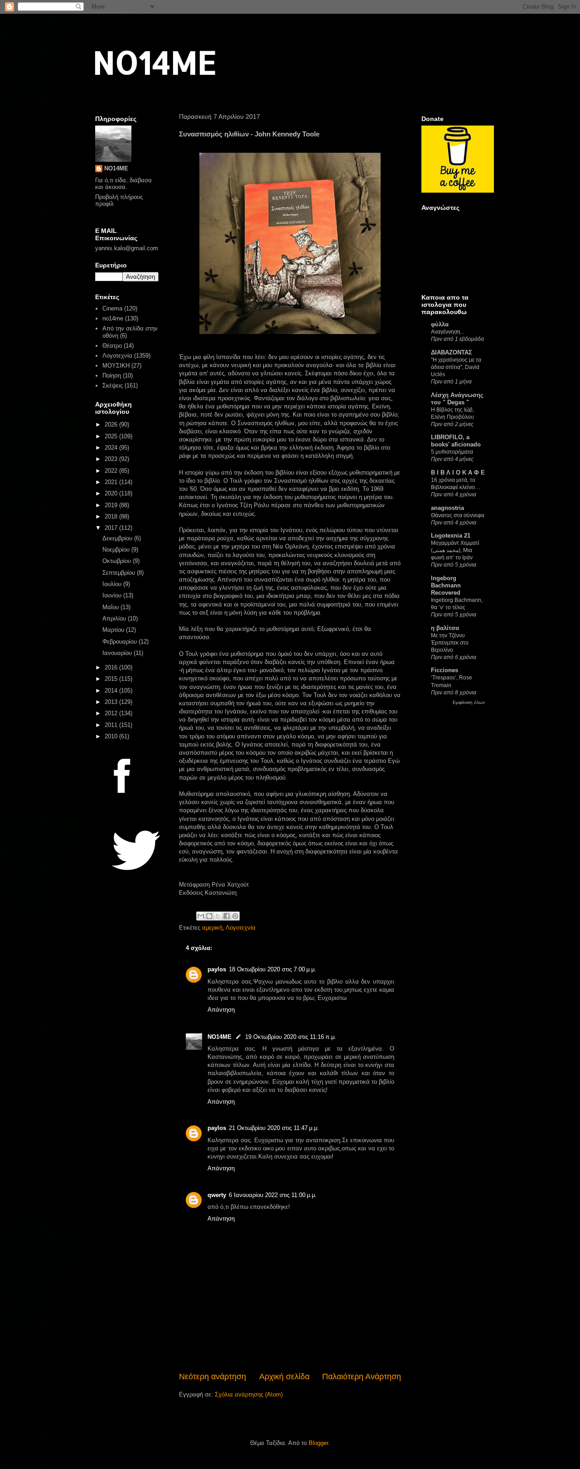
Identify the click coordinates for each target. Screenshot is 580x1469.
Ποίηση (111, 375)
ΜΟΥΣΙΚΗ (116, 365)
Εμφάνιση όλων (469, 702)
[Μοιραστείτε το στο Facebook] (226, 916)
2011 (112, 725)
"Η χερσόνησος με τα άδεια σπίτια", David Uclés (456, 367)
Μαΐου (111, 607)
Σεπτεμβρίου (119, 572)
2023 (112, 459)
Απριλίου (115, 618)
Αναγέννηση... (447, 332)
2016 (112, 667)
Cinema (112, 308)
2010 (112, 736)
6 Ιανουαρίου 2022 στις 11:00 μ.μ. (273, 1195)
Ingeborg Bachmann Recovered (446, 585)
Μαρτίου (114, 629)
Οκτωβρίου (117, 561)
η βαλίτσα (445, 628)
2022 (112, 470)
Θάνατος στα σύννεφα (457, 515)
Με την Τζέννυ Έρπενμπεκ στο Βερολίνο (450, 642)
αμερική (212, 927)
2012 (112, 713)
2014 (112, 690)
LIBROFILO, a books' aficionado (456, 441)
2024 (112, 447)
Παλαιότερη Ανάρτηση (361, 1376)
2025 (112, 436)
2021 (112, 482)
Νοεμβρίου (116, 549)
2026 (112, 424)
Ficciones (444, 670)
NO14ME (155, 62)
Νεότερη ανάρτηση (212, 1376)
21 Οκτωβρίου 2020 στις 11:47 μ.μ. (274, 1128)
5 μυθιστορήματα (452, 452)
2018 (112, 516)
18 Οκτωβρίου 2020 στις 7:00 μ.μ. (272, 969)
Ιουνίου (112, 595)
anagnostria (447, 507)
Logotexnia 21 (450, 535)
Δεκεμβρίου (118, 538)
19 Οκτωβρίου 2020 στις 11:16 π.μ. (290, 1036)
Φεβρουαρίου (120, 641)
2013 (112, 701)
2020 (112, 493)
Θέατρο (112, 345)
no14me (112, 318)
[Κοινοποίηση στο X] (217, 916)
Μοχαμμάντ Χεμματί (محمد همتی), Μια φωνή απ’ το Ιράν (455, 550)
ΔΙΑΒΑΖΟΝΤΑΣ (451, 352)
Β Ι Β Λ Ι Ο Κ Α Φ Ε (458, 472)
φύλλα (440, 324)
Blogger (318, 1443)
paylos (217, 969)
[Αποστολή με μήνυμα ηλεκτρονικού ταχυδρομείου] (200, 916)
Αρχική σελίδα (284, 1376)
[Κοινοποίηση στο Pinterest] (235, 916)
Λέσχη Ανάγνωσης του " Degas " (457, 399)
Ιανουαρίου (118, 653)
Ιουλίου (112, 584)
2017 (112, 527)
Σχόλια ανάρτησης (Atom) (249, 1394)
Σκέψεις (112, 385)
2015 (112, 678)
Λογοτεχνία (241, 927)
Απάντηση (221, 1009)
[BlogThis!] (209, 916)
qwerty (217, 1195)
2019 (112, 505)
